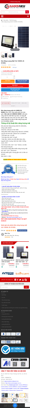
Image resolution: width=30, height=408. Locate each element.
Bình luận (24, 103)
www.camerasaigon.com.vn (15, 383)
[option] (15, 37)
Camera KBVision (13, 386)
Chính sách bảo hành (6, 326)
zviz (15, 390)
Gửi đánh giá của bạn (22, 230)
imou (22, 390)
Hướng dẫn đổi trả (6, 324)
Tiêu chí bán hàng (6, 300)
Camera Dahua (4, 386)
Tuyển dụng (4, 305)
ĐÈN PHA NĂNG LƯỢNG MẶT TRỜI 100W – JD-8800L (8, 261)
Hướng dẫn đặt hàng (6, 319)
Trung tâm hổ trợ (5, 314)
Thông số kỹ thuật (15, 103)
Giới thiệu (4, 294)
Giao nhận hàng (5, 321)
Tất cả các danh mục (5, 11)
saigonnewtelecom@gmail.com (11, 381)
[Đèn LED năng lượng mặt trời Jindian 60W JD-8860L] (22, 252)
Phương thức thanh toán (7, 316)
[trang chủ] (1, 20)
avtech (6, 390)
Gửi (26, 287)
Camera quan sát (13, 384)
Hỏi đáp (13, 105)
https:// (7, 383)
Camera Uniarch (24, 388)
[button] (8, 81)
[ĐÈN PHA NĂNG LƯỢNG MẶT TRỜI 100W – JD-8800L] (8, 252)
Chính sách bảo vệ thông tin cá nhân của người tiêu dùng (14, 307)
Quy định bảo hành (6, 302)
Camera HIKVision (23, 384)
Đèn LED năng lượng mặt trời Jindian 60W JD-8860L (21, 261)
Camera (3, 390)
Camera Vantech (5, 388)
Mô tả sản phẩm (6, 103)
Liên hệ (3, 297)
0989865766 (7, 94)
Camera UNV (16, 388)
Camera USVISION (22, 386)
